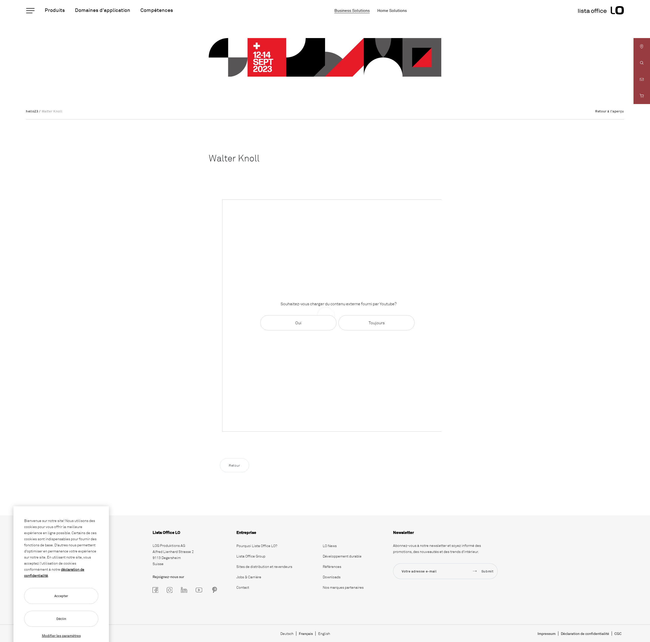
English (324, 633)
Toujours (377, 322)
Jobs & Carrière (248, 577)
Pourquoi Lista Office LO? (256, 546)
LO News (330, 546)
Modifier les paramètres (61, 635)
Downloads (331, 577)
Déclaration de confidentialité (585, 633)
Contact (242, 587)
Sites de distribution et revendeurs (264, 566)
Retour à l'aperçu (609, 111)
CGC (618, 633)
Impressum (547, 633)
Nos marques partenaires (343, 587)
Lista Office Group (250, 556)
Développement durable (342, 556)
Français (306, 633)
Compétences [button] (156, 10)
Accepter (61, 596)
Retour (234, 465)
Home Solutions (392, 10)
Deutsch (287, 633)
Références (332, 566)
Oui (298, 322)
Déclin (61, 619)
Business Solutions (352, 10)
